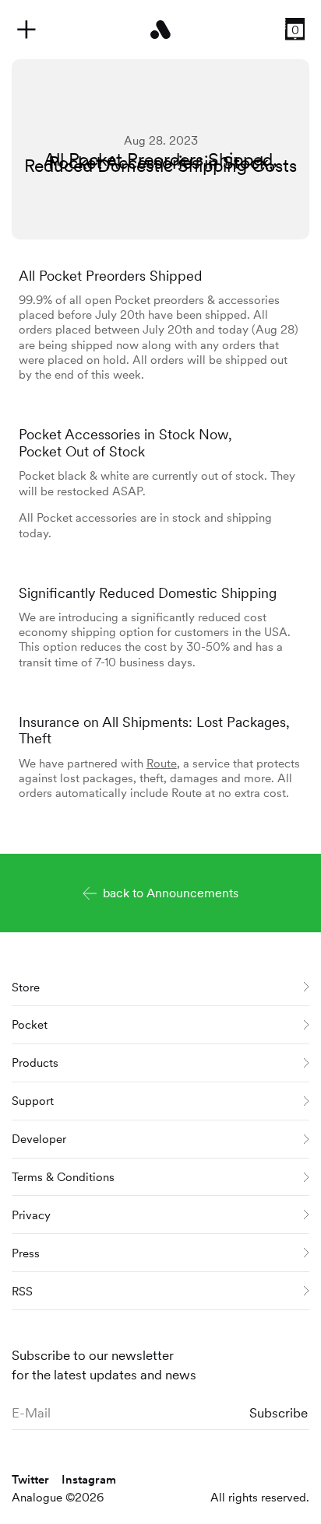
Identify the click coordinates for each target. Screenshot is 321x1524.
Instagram (89, 1479)
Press (26, 1253)
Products (35, 1062)
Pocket (30, 1024)
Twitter (30, 1479)
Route (161, 763)
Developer (39, 1138)
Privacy (31, 1215)
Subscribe (278, 1413)
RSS (22, 1291)
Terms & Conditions (63, 1176)
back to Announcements (170, 893)
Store (26, 987)
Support (33, 1100)
